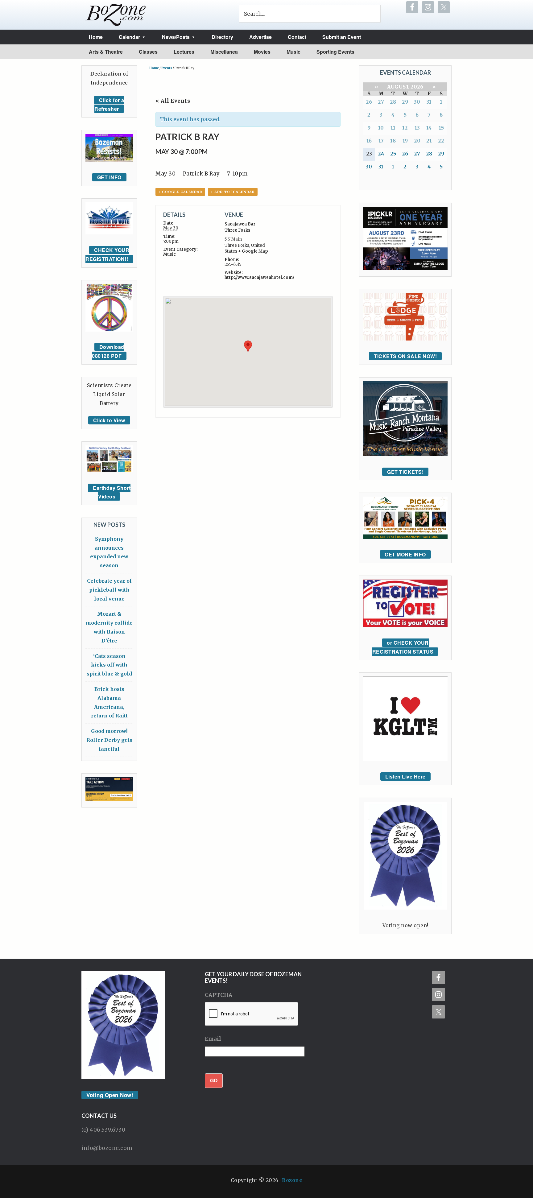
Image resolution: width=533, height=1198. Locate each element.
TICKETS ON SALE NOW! (405, 356)
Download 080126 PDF (108, 351)
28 (393, 102)
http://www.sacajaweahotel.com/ (259, 277)
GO (213, 1080)
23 (369, 154)
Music (169, 254)
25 (393, 154)
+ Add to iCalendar (233, 192)
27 (381, 102)
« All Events (172, 100)
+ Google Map (253, 251)
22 (441, 141)
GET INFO (109, 177)
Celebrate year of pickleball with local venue (109, 590)
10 (381, 128)
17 (381, 141)
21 (429, 141)
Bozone (292, 1180)
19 (405, 141)
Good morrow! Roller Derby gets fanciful (109, 740)
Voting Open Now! (109, 1095)
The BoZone (115, 14)
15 (441, 128)
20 (417, 141)
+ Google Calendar (180, 192)
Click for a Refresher (109, 105)
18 (393, 141)
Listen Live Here (405, 776)
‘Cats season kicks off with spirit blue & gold (109, 665)
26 (369, 102)
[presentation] (252, 1014)
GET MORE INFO (405, 554)
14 (429, 128)
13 (417, 128)
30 (417, 102)
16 (369, 141)
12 (405, 128)
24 (381, 154)
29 (405, 102)
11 (392, 128)
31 (429, 102)
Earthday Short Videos (111, 492)
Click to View (109, 420)
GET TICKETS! (405, 471)
